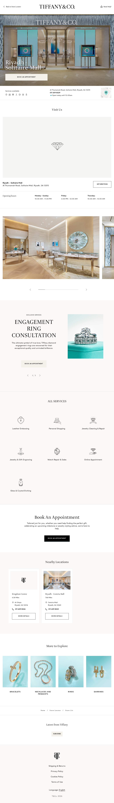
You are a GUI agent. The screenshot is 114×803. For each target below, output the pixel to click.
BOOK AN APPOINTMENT (34, 364)
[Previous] (30, 289)
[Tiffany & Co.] (57, 756)
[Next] (86, 289)
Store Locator (55, 710)
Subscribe (57, 734)
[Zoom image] (51, 247)
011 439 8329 (55, 93)
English (62, 790)
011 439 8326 (20, 609)
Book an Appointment (26, 77)
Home (43, 710)
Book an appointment (57, 538)
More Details (23, 616)
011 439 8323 (53, 609)
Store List (69, 710)
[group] (57, 346)
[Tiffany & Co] (57, 6)
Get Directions (102, 184)
